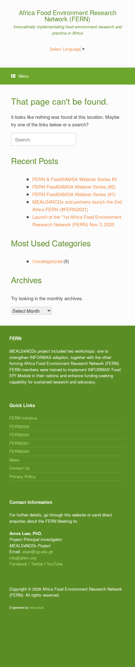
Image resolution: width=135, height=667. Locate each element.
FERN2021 (19, 443)
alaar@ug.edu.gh (37, 551)
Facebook (18, 564)
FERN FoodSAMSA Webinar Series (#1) (74, 194)
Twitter (37, 564)
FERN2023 (19, 435)
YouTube (54, 564)
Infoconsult (36, 607)
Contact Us (19, 468)
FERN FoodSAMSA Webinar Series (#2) (74, 186)
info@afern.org (22, 558)
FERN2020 (19, 451)
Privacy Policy (22, 476)
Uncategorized (47, 261)
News (14, 460)
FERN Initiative (23, 418)
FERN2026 (19, 426)
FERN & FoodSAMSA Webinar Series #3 (74, 179)
